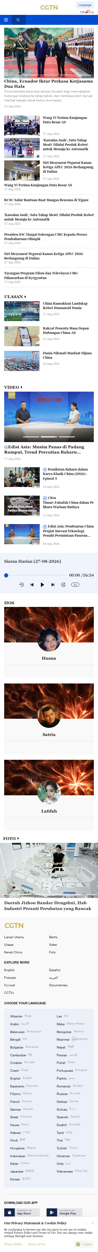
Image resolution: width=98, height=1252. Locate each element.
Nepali (65, 1046)
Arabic (19, 1023)
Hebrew (20, 1132)
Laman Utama (14, 937)
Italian (20, 1163)
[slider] (6, 575)
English (9, 970)
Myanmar (72, 1038)
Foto (52, 952)
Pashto (65, 1077)
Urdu (64, 1163)
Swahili (68, 1124)
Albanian (21, 1015)
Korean (20, 1178)
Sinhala (67, 1108)
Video (53, 944)
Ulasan (9, 944)
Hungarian (23, 1147)
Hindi (17, 1139)
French (21, 1101)
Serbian (68, 1101)
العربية (53, 977)
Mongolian (70, 1031)
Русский (9, 985)
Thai (63, 1139)
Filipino (21, 1093)
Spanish (68, 1116)
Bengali (18, 1038)
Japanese (22, 1170)
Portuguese (72, 1070)
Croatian (22, 1062)
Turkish (67, 1147)
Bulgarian (24, 1046)
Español (54, 970)
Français (10, 977)
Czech (19, 1070)
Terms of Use (36, 1244)
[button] (31, 436)
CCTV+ (9, 992)
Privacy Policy (13, 1244)
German (21, 1108)
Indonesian (29, 1155)
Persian (67, 1054)
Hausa (19, 1124)
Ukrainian (71, 1155)
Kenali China (13, 952)
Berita (53, 937)
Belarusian (25, 1031)
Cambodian (21, 1054)
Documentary (58, 985)
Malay (71, 1023)
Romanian (70, 1085)
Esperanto (24, 1085)
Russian (68, 1093)
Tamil (64, 1132)
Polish (66, 1062)
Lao (62, 1015)
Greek (21, 1116)
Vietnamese (72, 1170)
